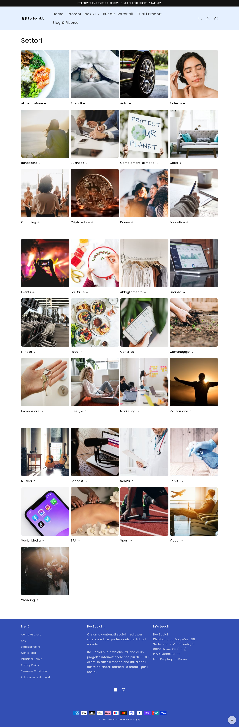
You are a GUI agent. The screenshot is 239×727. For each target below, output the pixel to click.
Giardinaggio (180, 352)
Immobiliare (30, 411)
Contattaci (28, 653)
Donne (125, 222)
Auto (123, 103)
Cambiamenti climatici (137, 163)
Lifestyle (77, 411)
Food (74, 352)
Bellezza (176, 103)
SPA (73, 540)
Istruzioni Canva (31, 659)
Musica (26, 481)
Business (77, 163)
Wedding (28, 600)
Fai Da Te (78, 292)
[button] (83, 14)
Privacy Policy (30, 665)
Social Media (31, 540)
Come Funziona (31, 634)
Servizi (174, 481)
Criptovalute (80, 222)
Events (26, 292)
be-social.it (114, 719)
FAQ (23, 640)
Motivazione (179, 411)
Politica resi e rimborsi (35, 677)
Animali (76, 103)
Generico (127, 352)
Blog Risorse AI (30, 647)
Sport (124, 540)
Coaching (28, 222)
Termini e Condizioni (34, 671)
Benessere (29, 163)
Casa (174, 163)
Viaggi (174, 540)
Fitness (26, 352)
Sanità (125, 481)
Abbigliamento (131, 292)
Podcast (77, 481)
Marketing (127, 411)
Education (177, 222)
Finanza (175, 292)
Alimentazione (32, 103)
